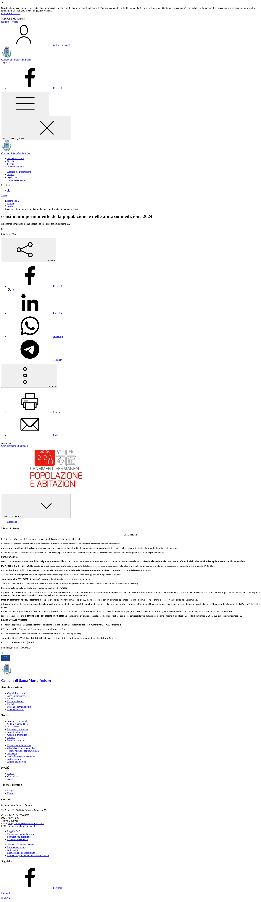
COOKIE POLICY (10, 13)
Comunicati (12, 776)
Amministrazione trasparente (20, 844)
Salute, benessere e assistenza (21, 756)
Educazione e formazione (19, 745)
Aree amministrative (16, 696)
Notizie (10, 773)
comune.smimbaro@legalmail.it (22, 826)
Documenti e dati (15, 709)
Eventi (10, 793)
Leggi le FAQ (14, 831)
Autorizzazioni (14, 759)
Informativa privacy (16, 847)
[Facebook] (8, 190)
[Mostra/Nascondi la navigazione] (25, 104)
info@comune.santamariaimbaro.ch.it (26, 823)
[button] (15, 158)
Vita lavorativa (14, 726)
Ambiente (12, 753)
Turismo (11, 737)
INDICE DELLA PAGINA (13, 516)
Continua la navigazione (12, 19)
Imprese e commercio (17, 729)
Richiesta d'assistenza (17, 839)
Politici (10, 704)
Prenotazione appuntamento (20, 834)
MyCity (7, 898)
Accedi (4, 195)
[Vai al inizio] (2, 653)
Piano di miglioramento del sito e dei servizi (28, 855)
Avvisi (10, 206)
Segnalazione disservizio (19, 836)
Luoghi (10, 790)
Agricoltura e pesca (16, 761)
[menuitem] (35, 286)
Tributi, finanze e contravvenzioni (23, 751)
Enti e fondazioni (15, 701)
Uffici (10, 698)
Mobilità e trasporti (16, 740)
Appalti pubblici (15, 732)
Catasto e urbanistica (17, 734)
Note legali (12, 850)
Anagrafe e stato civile (18, 721)
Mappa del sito (8, 893)
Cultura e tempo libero (18, 724)
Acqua (10, 174)
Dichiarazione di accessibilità (21, 852)
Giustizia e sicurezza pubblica (21, 748)
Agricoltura (12, 177)
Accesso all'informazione (19, 171)
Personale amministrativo (19, 707)
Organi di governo (16, 693)
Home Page (12, 201)
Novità (10, 203)
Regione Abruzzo (9, 21)
